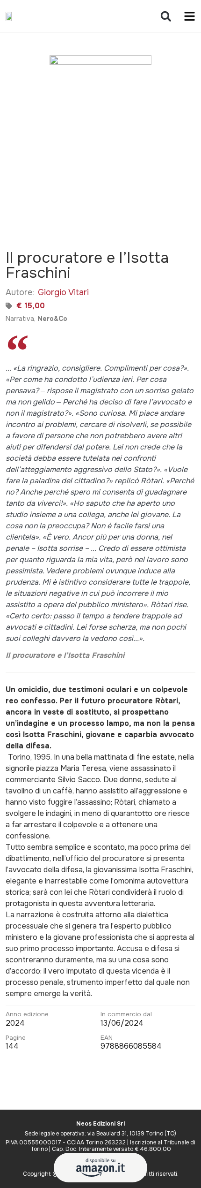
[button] (165, 16)
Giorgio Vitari (63, 292)
